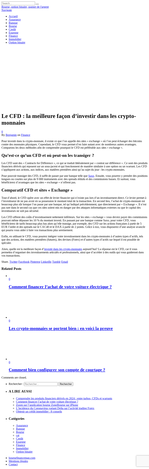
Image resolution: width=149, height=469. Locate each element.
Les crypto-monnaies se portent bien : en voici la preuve (61, 328)
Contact (13, 464)
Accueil (13, 16)
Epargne (13, 32)
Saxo (91, 175)
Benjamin (11, 134)
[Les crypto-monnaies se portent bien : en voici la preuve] (28, 317)
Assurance (15, 19)
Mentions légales (18, 461)
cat (17, 435)
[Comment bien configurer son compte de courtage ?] (28, 359)
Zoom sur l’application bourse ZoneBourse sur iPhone (47, 404)
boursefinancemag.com (22, 457)
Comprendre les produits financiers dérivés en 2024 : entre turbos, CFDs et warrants (64, 398)
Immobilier (15, 39)
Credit (12, 29)
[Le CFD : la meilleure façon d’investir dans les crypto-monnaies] (65, 107)
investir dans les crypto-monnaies (63, 249)
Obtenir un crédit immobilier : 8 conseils (39, 411)
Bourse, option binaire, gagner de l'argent (25, 6)
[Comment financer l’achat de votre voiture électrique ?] (27, 275)
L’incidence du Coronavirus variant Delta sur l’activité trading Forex (55, 408)
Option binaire (17, 42)
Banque (13, 22)
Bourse (13, 26)
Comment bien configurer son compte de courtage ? (57, 369)
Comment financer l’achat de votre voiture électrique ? (60, 286)
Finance (13, 35)
